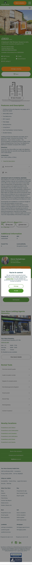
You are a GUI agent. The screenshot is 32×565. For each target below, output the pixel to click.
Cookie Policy (10, 278)
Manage (16, 286)
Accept (16, 290)
